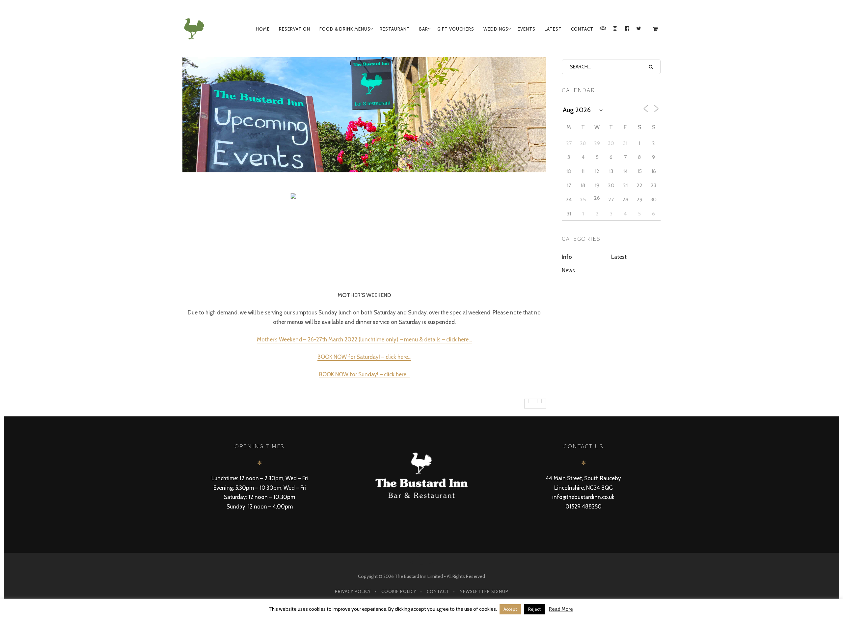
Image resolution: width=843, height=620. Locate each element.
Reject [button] (534, 609)
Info (567, 257)
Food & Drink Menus (344, 29)
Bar (423, 29)
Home (263, 29)
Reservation (294, 29)
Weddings (495, 29)
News (568, 270)
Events (526, 29)
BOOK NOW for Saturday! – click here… (364, 357)
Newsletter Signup (484, 591)
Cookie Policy (398, 591)
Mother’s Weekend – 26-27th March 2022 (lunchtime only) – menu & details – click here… (364, 339)
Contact (582, 29)
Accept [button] (510, 609)
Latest (553, 29)
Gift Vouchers (455, 29)
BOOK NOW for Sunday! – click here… (364, 374)
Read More (561, 609)
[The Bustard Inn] (195, 29)
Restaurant (395, 29)
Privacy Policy (353, 591)
